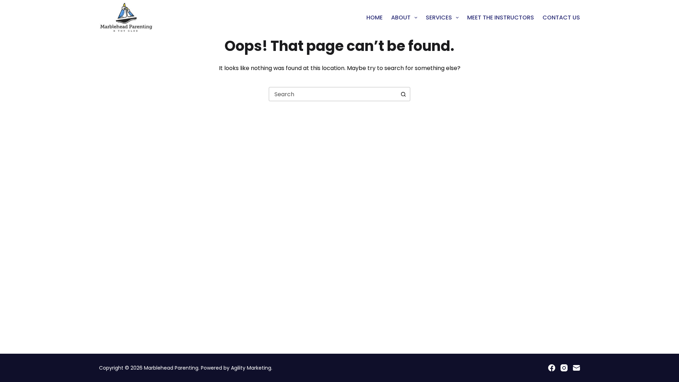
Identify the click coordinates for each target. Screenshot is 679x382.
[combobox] (332, 94)
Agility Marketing (251, 367)
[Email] (576, 367)
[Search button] (403, 94)
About (401, 17)
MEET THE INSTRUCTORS (500, 17)
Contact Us (561, 17)
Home (374, 17)
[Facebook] (551, 367)
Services (439, 17)
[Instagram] (564, 367)
